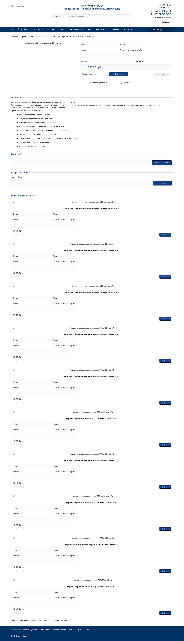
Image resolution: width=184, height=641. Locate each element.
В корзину (120, 74)
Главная (14, 37)
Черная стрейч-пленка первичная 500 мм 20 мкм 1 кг (92, 292)
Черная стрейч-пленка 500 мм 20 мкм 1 (32, 620)
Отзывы (114, 29)
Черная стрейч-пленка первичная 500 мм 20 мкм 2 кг (92, 208)
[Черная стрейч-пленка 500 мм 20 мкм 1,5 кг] (44, 43)
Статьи (71, 630)
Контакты (127, 29)
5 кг (50, 620)
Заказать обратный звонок (159, 18)
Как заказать (45, 630)
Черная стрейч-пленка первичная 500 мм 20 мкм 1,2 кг (92, 334)
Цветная (38, 37)
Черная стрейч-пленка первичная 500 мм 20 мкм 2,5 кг (92, 460)
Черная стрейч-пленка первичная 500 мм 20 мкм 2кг (92, 544)
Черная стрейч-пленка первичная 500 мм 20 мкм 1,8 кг (92, 376)
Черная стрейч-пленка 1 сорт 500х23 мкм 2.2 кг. (92, 586)
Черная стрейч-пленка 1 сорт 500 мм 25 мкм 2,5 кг (92, 418)
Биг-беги (38, 29)
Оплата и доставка (80, 29)
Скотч (63, 29)
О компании (101, 29)
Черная (48, 37)
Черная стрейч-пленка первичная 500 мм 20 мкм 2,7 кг (92, 250)
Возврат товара (59, 630)
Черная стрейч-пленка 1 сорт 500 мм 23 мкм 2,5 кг (92, 502)
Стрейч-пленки (21, 29)
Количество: (87, 74)
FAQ (77, 630)
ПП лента (52, 29)
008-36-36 (160, 14)
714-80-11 (160, 10)
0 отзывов (139, 61)
